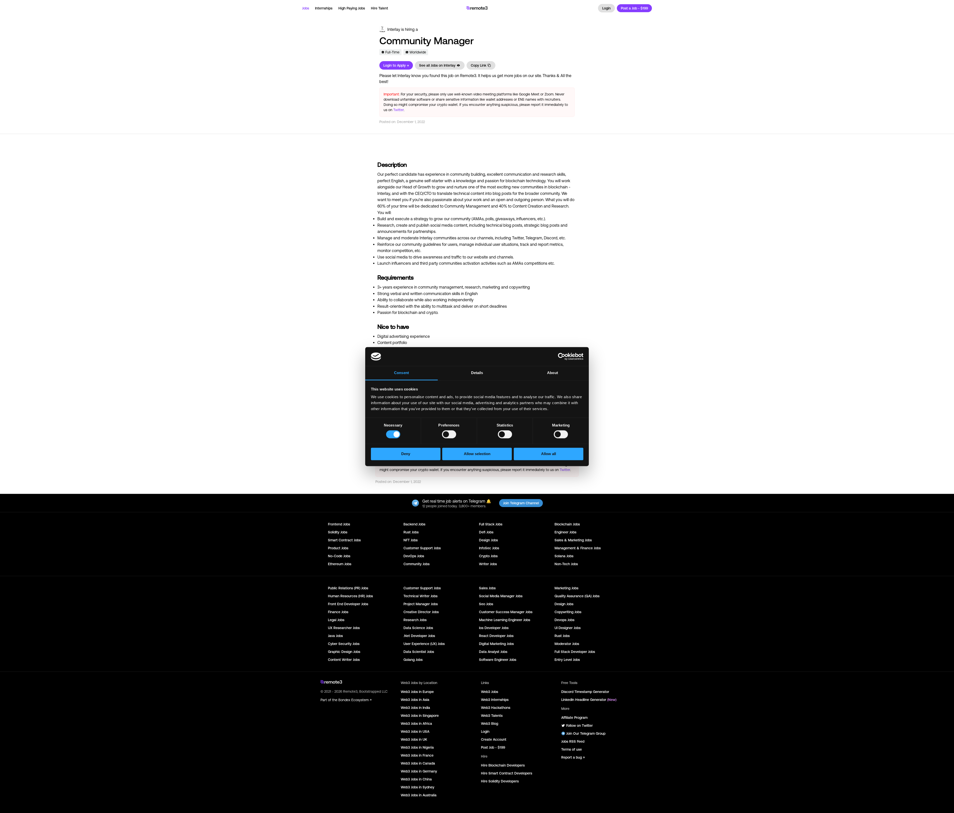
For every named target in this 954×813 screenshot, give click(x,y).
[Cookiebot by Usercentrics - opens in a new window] (561, 356)
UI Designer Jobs (568, 628)
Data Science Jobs (418, 628)
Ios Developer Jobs (494, 628)
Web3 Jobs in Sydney (417, 787)
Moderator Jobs (567, 644)
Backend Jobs (414, 524)
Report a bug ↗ (573, 757)
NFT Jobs (410, 540)
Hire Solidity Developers (500, 781)
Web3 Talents (492, 716)
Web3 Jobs (489, 692)
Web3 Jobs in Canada (418, 763)
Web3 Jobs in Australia (419, 795)
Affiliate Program (574, 718)
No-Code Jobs (339, 556)
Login (606, 8)
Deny (405, 454)
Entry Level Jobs (567, 660)
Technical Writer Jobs (420, 596)
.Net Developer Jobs (419, 636)
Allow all (548, 454)
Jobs (305, 8)
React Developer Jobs (496, 636)
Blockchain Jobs (567, 524)
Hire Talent (379, 8)
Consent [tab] (401, 373)
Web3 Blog (489, 724)
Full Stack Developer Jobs (575, 652)
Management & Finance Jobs (578, 548)
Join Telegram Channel (521, 503)
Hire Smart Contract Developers (506, 773)
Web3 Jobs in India (415, 708)
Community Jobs (416, 564)
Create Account (493, 739)
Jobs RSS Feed (572, 741)
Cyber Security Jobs (343, 644)
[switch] (449, 435)
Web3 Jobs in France (417, 755)
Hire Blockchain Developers (503, 765)
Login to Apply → (396, 65)
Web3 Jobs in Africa (416, 724)
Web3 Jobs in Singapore (420, 716)
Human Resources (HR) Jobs (350, 596)
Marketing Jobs (566, 588)
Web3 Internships (495, 700)
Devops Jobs (564, 620)
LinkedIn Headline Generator (588, 700)
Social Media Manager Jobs (500, 596)
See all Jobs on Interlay (437, 65)
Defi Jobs (486, 532)
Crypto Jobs (488, 556)
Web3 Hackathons (495, 708)
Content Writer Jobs (344, 660)
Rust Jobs (411, 532)
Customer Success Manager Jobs (505, 612)
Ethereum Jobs (339, 564)
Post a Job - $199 (634, 8)
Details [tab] (477, 373)
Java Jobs (335, 636)
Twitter (398, 110)
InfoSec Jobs (489, 548)
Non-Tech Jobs (566, 564)
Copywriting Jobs (568, 612)
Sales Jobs (487, 588)
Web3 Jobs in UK (414, 739)
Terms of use (571, 749)
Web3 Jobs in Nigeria (417, 747)
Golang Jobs (413, 660)
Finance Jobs (338, 612)
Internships (323, 8)
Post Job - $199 (493, 747)
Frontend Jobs (339, 524)
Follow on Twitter (579, 725)
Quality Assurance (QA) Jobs (577, 596)
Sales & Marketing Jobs (573, 540)
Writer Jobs (488, 564)
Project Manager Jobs (420, 604)
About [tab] (552, 373)
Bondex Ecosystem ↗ (354, 700)
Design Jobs (488, 540)
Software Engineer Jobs (497, 660)
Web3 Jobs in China (416, 779)
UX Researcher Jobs (344, 628)
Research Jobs (415, 620)
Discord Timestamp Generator (585, 692)
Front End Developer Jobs (348, 604)
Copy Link (478, 65)
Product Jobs (338, 548)
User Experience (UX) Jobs (424, 644)
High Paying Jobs (351, 8)
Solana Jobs (564, 556)
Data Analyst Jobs (493, 652)
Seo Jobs (486, 604)
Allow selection (477, 454)
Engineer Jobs (565, 532)
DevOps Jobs (413, 556)
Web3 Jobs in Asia (415, 700)
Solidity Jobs (337, 532)
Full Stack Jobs (490, 524)
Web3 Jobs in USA (415, 731)
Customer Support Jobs (422, 548)
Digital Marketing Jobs (496, 644)
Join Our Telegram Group (585, 733)
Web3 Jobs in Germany (419, 771)
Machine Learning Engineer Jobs (504, 620)
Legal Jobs (336, 620)
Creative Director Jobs (421, 612)
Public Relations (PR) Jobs (348, 588)
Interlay (393, 29)
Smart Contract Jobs (344, 540)
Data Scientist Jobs (418, 652)
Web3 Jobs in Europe (417, 692)
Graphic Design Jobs (344, 652)
